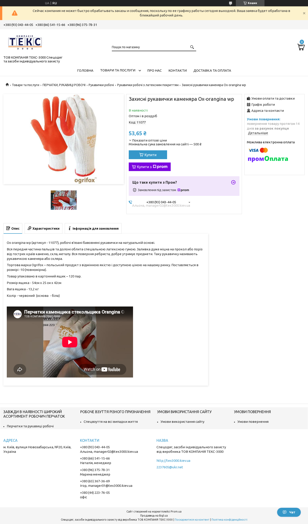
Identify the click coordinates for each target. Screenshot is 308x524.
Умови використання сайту (182, 421)
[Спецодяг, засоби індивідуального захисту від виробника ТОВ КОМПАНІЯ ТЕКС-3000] (25, 41)
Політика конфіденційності (229, 519)
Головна (85, 70)
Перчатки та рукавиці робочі (30, 426)
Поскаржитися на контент (192, 519)
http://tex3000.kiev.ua (173, 460)
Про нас (154, 70)
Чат (292, 512)
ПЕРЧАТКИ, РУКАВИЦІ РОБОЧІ (64, 85)
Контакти (177, 70)
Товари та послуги (117, 70)
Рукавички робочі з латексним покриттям (148, 85)
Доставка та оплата (212, 70)
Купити (150, 155)
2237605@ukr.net (169, 467)
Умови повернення (253, 421)
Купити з (144, 167)
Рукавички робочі (101, 85)
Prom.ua (176, 511)
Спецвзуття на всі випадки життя (111, 421)
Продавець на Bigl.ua (154, 515)
